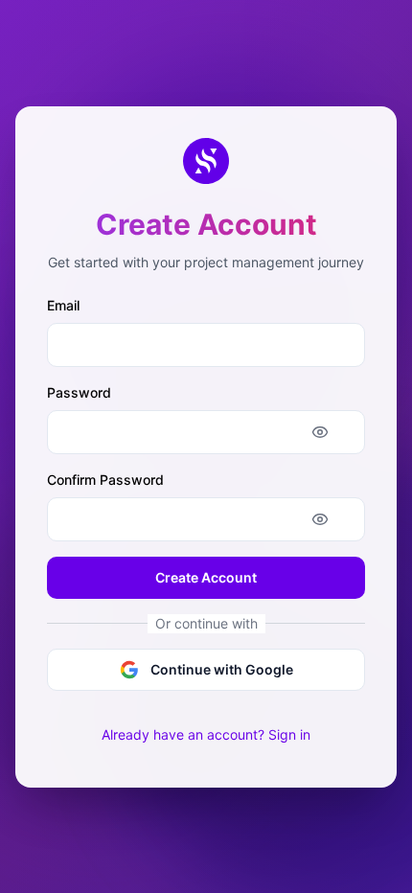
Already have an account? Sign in (206, 734)
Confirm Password (105, 479)
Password (79, 392)
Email (63, 305)
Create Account (206, 577)
